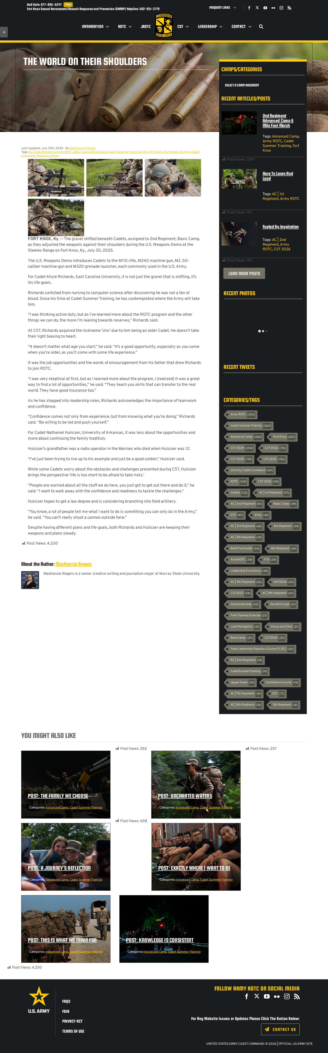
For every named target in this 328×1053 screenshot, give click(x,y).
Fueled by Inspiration (281, 226)
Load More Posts (244, 273)
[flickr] (273, 8)
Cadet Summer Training (124, 152)
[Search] (261, 26)
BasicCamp (99, 152)
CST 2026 (282, 249)
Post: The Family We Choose (58, 796)
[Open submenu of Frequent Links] (236, 7)
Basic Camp (81, 152)
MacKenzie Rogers (83, 148)
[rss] (289, 8)
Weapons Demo (48, 156)
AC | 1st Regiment (273, 196)
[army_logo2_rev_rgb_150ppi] (39, 987)
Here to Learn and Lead (278, 176)
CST (144, 152)
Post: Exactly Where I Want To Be (194, 868)
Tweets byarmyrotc (288, 383)
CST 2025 (156, 152)
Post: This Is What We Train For (62, 940)
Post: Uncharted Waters (185, 796)
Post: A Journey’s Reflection (59, 868)
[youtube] (265, 8)
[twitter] (257, 7)
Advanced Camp (285, 136)
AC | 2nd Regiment (42, 152)
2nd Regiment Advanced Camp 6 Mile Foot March (278, 120)
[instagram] (281, 8)
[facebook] (249, 8)
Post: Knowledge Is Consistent (159, 940)
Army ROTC (64, 152)
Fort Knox (170, 152)
